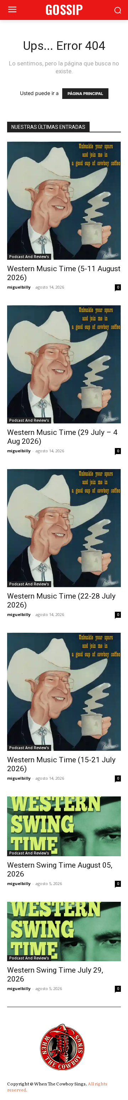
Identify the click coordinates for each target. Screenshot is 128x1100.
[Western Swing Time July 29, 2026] (64, 932)
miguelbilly (19, 287)
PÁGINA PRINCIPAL (85, 93)
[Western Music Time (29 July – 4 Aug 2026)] (64, 364)
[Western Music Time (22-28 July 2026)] (64, 528)
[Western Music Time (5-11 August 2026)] (64, 201)
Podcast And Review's (29, 256)
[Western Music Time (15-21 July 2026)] (64, 692)
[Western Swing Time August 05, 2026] (64, 826)
